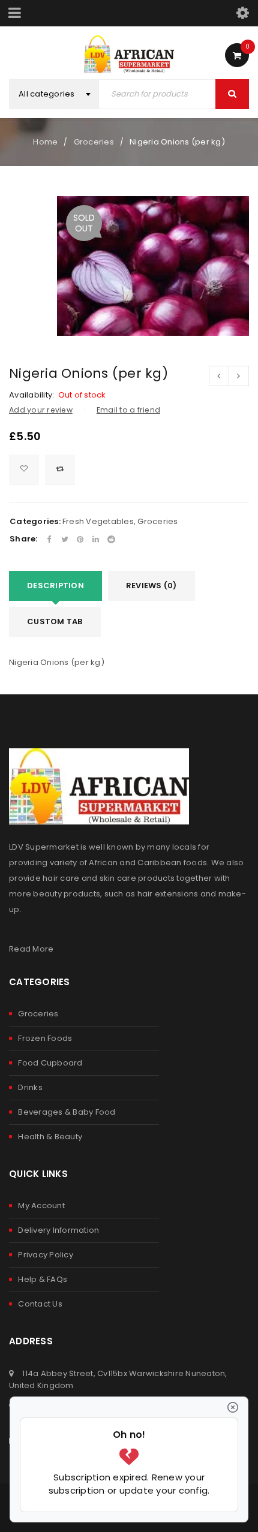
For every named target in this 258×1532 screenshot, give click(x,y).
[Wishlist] (24, 469)
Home (45, 142)
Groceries (94, 142)
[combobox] (54, 94)
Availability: (31, 395)
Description (55, 585)
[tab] (55, 586)
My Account (41, 1205)
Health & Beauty (50, 1136)
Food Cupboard (50, 1063)
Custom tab (55, 621)
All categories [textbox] (47, 94)
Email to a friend (128, 410)
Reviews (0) (151, 585)
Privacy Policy (45, 1254)
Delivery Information (58, 1230)
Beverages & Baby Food (66, 1112)
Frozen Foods (45, 1038)
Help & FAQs (42, 1279)
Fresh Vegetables (98, 521)
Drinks (30, 1087)
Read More (31, 949)
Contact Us (40, 1304)
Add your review (41, 410)
